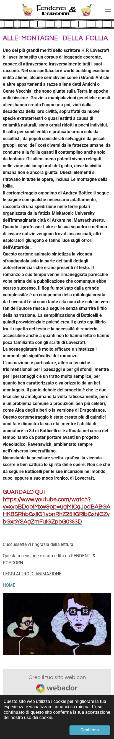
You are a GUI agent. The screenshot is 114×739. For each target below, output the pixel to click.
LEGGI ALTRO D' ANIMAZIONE (32, 573)
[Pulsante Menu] (108, 9)
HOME (9, 585)
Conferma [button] (90, 729)
